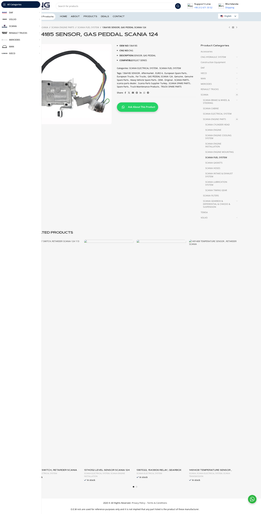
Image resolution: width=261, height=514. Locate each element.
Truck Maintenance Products (144, 86)
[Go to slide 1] (133, 487)
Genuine (178, 76)
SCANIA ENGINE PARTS (62, 27)
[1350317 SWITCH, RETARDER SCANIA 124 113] (56, 353)
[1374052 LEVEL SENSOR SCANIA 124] (109, 353)
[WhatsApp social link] (144, 93)
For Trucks (141, 76)
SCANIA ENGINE (213, 129)
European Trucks (125, 76)
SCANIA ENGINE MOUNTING (219, 152)
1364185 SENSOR (131, 73)
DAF (203, 67)
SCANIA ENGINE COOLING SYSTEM (218, 137)
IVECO (204, 73)
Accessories (207, 51)
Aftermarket (148, 73)
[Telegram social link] (148, 93)
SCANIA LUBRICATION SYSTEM (216, 183)
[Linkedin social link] (140, 93)
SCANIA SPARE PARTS (179, 83)
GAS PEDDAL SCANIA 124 (160, 76)
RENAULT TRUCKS (210, 89)
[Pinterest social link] (137, 93)
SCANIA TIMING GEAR (216, 190)
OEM (160, 80)
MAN (203, 78)
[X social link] (129, 93)
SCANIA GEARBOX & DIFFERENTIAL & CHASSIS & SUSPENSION (216, 204)
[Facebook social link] (125, 93)
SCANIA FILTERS (211, 195)
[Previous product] (229, 27)
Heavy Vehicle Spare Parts (143, 80)
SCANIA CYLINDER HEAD (217, 124)
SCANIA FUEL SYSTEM (88, 27)
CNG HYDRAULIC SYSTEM (213, 57)
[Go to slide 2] (136, 487)
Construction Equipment (213, 62)
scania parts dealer (126, 83)
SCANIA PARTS (181, 80)
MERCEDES (206, 83)
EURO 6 (159, 73)
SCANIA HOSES (212, 168)
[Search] (178, 6)
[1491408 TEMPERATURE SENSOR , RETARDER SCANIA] (214, 353)
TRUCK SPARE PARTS (171, 86)
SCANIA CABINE (211, 108)
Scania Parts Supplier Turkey (152, 83)
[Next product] (236, 27)
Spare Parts (123, 86)
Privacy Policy (138, 502)
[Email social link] (133, 93)
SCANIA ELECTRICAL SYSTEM (143, 68)
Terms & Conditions (157, 502)
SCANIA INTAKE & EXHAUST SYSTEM (219, 175)
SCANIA (44, 27)
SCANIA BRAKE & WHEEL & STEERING (216, 102)
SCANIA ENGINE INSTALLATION (213, 145)
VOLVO (204, 217)
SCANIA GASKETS (213, 162)
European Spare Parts (175, 73)
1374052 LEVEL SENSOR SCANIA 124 (107, 470)
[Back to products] (233, 27)
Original (168, 80)
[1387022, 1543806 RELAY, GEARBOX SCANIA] (161, 353)
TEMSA (204, 212)
